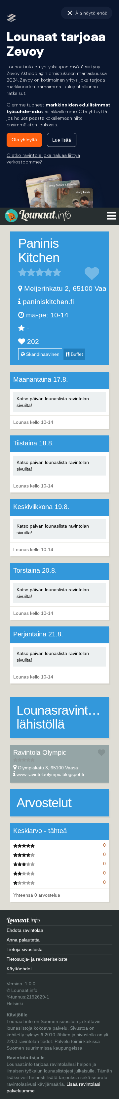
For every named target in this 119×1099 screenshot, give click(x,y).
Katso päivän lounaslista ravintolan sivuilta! (53, 402)
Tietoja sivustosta (25, 949)
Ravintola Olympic (39, 752)
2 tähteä (26, 272)
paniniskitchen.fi (48, 301)
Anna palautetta (23, 939)
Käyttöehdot (19, 968)
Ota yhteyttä (24, 139)
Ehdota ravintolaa (25, 930)
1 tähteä (22, 272)
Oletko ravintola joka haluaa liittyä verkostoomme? (43, 158)
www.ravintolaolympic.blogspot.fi (50, 774)
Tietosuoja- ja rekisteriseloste (37, 959)
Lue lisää (61, 140)
